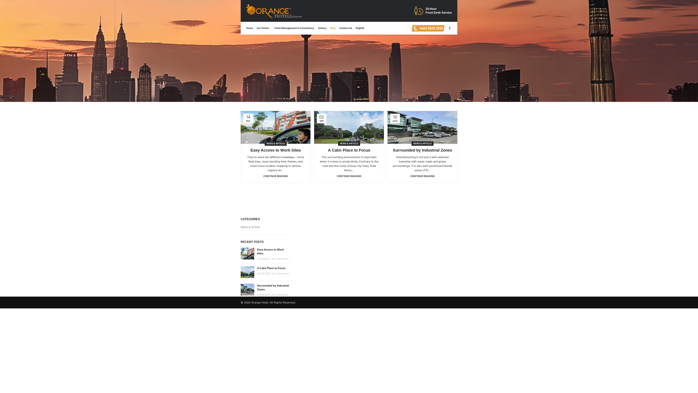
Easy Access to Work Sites (275, 150)
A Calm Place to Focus (349, 150)
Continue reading (275, 176)
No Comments (280, 258)
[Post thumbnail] (247, 254)
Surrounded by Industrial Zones (422, 150)
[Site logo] (274, 10)
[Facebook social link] (450, 28)
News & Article (275, 143)
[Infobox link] (428, 28)
